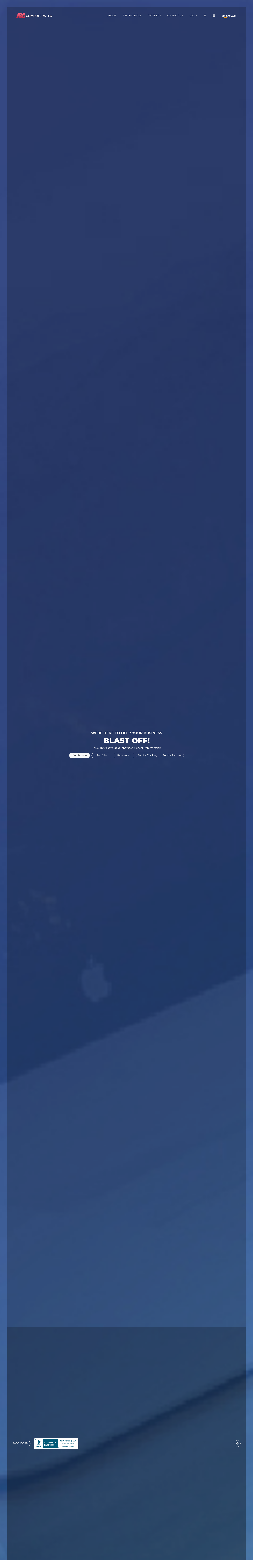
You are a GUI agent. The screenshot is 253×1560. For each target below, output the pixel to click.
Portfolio (102, 755)
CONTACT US (175, 15)
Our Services (79, 755)
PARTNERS (154, 15)
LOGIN (193, 15)
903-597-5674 (21, 1443)
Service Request (172, 755)
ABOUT (111, 15)
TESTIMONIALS (132, 15)
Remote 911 (124, 755)
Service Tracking (147, 755)
